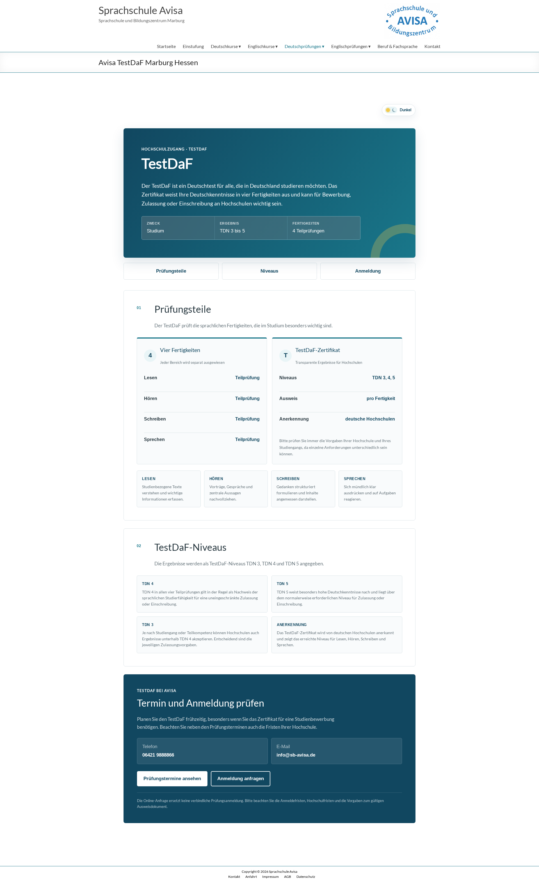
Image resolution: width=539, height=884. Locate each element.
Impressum (270, 876)
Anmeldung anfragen (240, 778)
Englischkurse (261, 46)
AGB (287, 876)
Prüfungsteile (171, 271)
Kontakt (432, 46)
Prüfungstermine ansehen (172, 778)
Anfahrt (251, 876)
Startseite (166, 46)
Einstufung (193, 46)
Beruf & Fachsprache (397, 46)
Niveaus (269, 271)
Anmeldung (368, 271)
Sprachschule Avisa (141, 10)
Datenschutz (305, 876)
